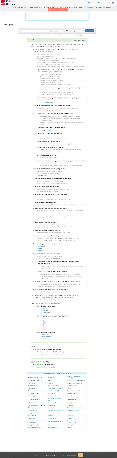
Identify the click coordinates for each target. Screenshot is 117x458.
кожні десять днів (64, 232)
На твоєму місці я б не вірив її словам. (72, 66)
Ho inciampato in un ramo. (47, 92)
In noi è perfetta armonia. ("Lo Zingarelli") (48, 300)
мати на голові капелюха (58, 64)
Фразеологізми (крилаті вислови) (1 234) (73, 421)
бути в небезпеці (56, 138)
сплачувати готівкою (54, 173)
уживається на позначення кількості (46, 222)
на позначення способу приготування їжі (51, 147)
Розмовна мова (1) (72, 393)
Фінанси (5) (70, 415)
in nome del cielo (41, 256)
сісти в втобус (55, 76)
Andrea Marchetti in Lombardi (48, 165)
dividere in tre (44, 157)
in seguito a (44, 310)
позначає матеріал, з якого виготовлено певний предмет (53, 179)
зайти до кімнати (56, 74)
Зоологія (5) (51, 377)
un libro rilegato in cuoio (43, 183)
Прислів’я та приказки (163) (74, 383)
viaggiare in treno (41, 171)
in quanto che (45, 339)
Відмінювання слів (21, 7)
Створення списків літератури (58, 9)
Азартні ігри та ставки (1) (35, 380)
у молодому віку (68, 122)
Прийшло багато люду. (65, 227)
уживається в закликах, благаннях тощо (47, 254)
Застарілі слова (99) (33, 425)
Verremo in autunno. (42, 110)
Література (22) (52, 396)
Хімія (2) (69, 427)
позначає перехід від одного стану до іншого (52, 98)
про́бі (60, 256)
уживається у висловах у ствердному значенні (49, 244)
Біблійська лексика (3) (34, 393)
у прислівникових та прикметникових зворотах (52, 316)
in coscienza (41, 246)
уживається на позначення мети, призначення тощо (51, 194)
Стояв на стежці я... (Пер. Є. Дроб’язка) (57, 286)
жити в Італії (49, 56)
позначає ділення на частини (47, 155)
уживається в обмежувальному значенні (47, 187)
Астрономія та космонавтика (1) (37, 391)
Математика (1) (52, 403)
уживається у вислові (51, 349)
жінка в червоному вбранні (63, 144)
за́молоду (50, 122)
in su (42, 318)
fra (58, 295)
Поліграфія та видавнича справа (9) (74, 377)
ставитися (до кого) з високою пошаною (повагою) (67, 211)
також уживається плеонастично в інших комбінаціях (51, 289)
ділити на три (53, 157)
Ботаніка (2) (31, 396)
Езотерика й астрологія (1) (35, 413)
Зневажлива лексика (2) (35, 427)
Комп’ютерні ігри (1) (53, 391)
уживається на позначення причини (46, 202)
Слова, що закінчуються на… (53, 7)
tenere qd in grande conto (44, 211)
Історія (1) (50, 383)
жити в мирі (52, 136)
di (48, 100)
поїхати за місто (58, 80)
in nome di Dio (41, 258)
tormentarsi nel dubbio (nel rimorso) (47, 205)
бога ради (50, 256)
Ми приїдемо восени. (55, 110)
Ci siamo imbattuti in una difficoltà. (49, 94)
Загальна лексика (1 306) (35, 377)
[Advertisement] (57, 16)
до (39, 70)
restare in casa (41, 60)
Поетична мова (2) (53, 427)
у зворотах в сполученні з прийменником (51, 128)
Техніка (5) (70, 403)
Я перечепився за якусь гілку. (64, 92)
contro (45, 90)
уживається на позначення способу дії (50, 133)
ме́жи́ (36, 297)
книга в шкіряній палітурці (59, 183)
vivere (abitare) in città (43, 54)
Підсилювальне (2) (53, 425)
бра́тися (40, 240)
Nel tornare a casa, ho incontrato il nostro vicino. (53, 266)
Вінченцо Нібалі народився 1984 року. (67, 108)
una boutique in (41, 367)
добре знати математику (61, 189)
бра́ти (52, 238)
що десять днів (54, 232)
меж (56, 297)
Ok (80, 455)
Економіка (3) (32, 415)
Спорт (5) (69, 396)
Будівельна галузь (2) (34, 399)
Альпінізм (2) (31, 383)
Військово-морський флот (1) (36, 403)
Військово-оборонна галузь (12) (37, 405)
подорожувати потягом (54, 171)
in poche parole (42, 175)
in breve (43, 327)
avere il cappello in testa (43, 64)
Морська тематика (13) (54, 413)
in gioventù (43, 122)
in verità (40, 248)
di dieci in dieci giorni (42, 232)
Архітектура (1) (32, 388)
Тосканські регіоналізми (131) (75, 408)
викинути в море (55, 82)
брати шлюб (52, 240)
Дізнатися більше (71, 455)
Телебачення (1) (71, 399)
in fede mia (41, 250)
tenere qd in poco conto (43, 213)
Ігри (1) (50, 380)
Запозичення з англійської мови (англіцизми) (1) (37, 421)
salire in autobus (44, 76)
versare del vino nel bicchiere (48, 84)
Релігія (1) (69, 388)
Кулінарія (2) (51, 393)
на (58, 49)
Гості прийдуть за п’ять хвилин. (70, 116)
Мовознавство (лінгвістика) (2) (56, 410)
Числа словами (90, 7)
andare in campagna (46, 80)
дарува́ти (48, 197)
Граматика (93, 3)
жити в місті (54, 54)
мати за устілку (63, 215)
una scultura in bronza (43, 181)
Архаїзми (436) (32, 385)
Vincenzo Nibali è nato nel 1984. (46, 108)
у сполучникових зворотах (46, 332)
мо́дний (44, 365)
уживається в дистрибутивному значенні (47, 230)
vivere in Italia (40, 56)
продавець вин (53, 191)
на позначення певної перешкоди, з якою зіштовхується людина (58, 88)
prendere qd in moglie (43, 238)
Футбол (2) (70, 425)
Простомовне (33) (72, 385)
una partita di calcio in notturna (45, 292)
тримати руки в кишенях (66, 62)
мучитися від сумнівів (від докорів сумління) (71, 205)
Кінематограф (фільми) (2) (55, 388)
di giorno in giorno (46, 130)
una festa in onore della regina (45, 199)
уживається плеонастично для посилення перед (64, 281)
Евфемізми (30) (32, 410)
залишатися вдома (52, 60)
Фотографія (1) (71, 418)
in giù (42, 320)
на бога (56, 256)
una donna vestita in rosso (47, 144)
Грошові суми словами (104, 7)
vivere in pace (44, 136)
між (61, 295)
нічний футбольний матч (62, 292)
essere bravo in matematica (44, 189)
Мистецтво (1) (51, 408)
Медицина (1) (51, 405)
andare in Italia (44, 78)
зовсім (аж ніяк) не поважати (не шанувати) (64, 213)
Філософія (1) (71, 413)
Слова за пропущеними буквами (73, 7)
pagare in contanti (42, 173)
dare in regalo (40, 197)
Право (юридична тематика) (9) (76, 380)
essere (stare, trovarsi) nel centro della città (49, 58)
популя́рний (51, 365)
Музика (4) (50, 415)
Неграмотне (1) (52, 418)
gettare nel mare (44, 82)
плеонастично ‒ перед (57, 272)
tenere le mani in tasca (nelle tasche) (47, 62)
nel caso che (45, 334)
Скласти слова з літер (36, 7)
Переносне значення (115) (55, 421)
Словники (11, 7)
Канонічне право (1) (53, 385)
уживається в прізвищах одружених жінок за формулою (61, 162)
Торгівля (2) (70, 405)
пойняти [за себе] (67, 240)
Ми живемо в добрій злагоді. (68, 300)
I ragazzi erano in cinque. (44, 225)
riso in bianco (48, 149)
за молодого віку (58, 122)
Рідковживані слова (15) (73, 391)
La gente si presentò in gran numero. (47, 227)
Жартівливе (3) (32, 418)
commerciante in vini (42, 191)
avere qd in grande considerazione (46, 217)
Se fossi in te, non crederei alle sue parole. (48, 66)
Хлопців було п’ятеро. (58, 225)
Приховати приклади (79, 40)
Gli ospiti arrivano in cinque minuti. (49, 116)
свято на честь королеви (62, 199)
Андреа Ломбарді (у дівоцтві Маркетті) (70, 165)
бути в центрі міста (68, 58)
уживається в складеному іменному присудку (49, 236)
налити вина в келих (64, 84)
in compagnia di (45, 313)
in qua (43, 322)
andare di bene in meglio (48, 102)
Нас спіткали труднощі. (67, 94)
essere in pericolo (45, 138)
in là (42, 325)
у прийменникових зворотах (47, 306)
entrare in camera (45, 74)
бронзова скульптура (56, 181)
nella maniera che (46, 337)
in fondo (43, 329)
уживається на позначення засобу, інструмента (50, 169)
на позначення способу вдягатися (49, 141)
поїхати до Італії (54, 78)
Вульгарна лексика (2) (34, 408)
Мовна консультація (104, 3)
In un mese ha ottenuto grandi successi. (51, 118)
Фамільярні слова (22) (73, 410)
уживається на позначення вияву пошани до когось (51, 208)
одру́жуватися (70, 238)
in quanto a (44, 308)
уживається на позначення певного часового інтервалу (55, 113)
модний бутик (50, 367)
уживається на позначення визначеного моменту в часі (52, 106)
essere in (45, 352)
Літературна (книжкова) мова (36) (54, 399)
